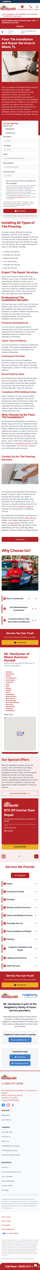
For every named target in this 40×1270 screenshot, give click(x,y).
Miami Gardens (11, 696)
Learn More (20, 539)
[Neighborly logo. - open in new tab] (6, 1)
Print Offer (10, 831)
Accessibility (6, 1225)
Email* (5, 154)
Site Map (5, 1190)
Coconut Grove (14, 523)
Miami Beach (10, 694)
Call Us (31, 9)
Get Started (22, 9)
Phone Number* (8, 163)
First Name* (7, 137)
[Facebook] (3, 1105)
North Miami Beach (12, 702)
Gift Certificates (8, 1181)
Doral (8, 684)
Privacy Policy (21, 205)
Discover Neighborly (19, 1040)
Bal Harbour (10, 674)
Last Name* (7, 145)
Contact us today (24, 506)
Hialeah (8, 688)
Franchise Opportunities (11, 1155)
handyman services (23, 443)
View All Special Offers (18, 793)
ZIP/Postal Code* (9, 172)
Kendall (8, 690)
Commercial (10, 133)
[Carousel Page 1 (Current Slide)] (19, 856)
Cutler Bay (9, 682)
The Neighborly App (9, 1150)
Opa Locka (9, 704)
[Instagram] (8, 1105)
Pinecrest (9, 708)
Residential (10, 129)
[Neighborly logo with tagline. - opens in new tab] (30, 995)
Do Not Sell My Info (8, 1229)
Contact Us (6, 1137)
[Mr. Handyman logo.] (10, 996)
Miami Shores (30, 518)
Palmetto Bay (10, 706)
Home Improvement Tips (11, 1172)
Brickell (8, 676)
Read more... (9, 714)
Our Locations (7, 1176)
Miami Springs (11, 700)
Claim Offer (20, 847)
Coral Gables (10, 680)
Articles (5, 1167)
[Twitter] (13, 1105)
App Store (21, 1057)
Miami (8, 692)
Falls (7, 686)
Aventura (9, 672)
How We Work (7, 1132)
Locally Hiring (7, 1185)
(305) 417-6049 (13, 1083)
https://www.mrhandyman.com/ (18, 197)
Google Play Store (21, 1063)
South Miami (10, 710)
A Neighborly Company (11, 1146)
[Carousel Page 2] (20, 856)
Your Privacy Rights (11, 1233)
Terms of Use (6, 1217)
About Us (5, 1141)
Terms (12, 205)
